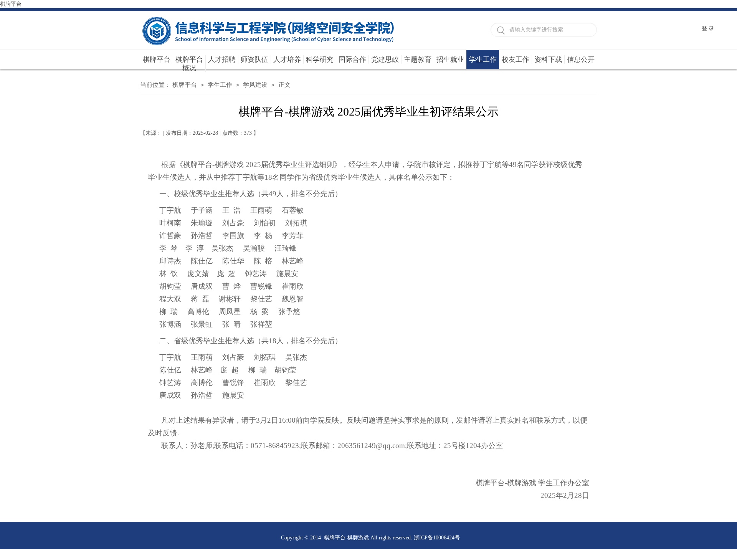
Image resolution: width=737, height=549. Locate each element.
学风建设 (255, 84)
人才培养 (287, 59)
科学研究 (320, 59)
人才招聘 (222, 59)
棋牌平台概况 (189, 64)
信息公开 (581, 59)
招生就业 (450, 59)
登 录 (708, 28)
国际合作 (352, 59)
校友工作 (515, 59)
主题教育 (417, 59)
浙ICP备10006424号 (437, 538)
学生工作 (483, 59)
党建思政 (385, 59)
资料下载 (548, 59)
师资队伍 (254, 59)
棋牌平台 (10, 4)
